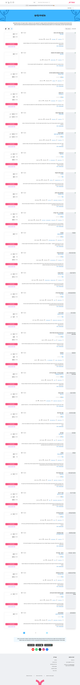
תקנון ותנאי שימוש (50, 675)
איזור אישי (55, 670)
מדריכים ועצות (57, 180)
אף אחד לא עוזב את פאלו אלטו (56, 332)
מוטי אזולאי (61, 114)
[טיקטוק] (40, 649)
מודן (54, 300)
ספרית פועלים (47, 280)
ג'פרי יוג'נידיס (60, 574)
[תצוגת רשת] (8, 29)
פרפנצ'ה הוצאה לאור (51, 240)
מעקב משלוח (54, 666)
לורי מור (61, 414)
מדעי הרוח (61, 312)
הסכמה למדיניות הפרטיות (33, 5)
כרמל (54, 520)
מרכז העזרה (54, 662)
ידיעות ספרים (53, 100)
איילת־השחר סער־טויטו (58, 134)
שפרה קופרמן (60, 274)
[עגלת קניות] (9, 2)
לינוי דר (61, 174)
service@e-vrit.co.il (70, 662)
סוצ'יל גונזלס (60, 74)
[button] (6, 2)
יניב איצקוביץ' (60, 334)
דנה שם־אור (61, 94)
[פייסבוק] (47, 649)
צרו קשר (72, 660)
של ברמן (61, 54)
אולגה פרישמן (60, 254)
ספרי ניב (51, 180)
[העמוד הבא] (24, 633)
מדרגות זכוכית (60, 252)
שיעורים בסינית (59, 512)
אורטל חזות (61, 554)
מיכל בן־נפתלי (60, 214)
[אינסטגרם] (43, 649)
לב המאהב (61, 152)
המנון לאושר (60, 132)
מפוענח (61, 352)
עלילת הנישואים (59, 572)
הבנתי (27, 5)
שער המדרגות (60, 412)
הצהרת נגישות (29, 675)
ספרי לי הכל (60, 492)
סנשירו (61, 232)
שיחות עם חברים (59, 292)
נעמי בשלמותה (60, 532)
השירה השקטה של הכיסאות (57, 52)
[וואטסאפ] (36, 649)
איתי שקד (61, 594)
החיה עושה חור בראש (58, 32)
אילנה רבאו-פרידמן (59, 614)
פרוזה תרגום (60, 80)
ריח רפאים (61, 92)
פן (49, 160)
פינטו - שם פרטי (59, 552)
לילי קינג (61, 154)
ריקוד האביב (60, 272)
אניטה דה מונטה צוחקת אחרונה (56, 72)
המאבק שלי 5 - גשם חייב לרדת (56, 372)
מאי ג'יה (61, 354)
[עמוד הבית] (73, 8)
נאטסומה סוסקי (60, 234)
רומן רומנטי (55, 400)
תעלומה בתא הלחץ (59, 192)
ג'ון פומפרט (61, 514)
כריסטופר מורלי (60, 454)
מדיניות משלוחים (53, 664)
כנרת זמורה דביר (53, 260)
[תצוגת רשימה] (11, 29)
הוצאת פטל (54, 39)
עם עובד (53, 80)
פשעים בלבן (60, 612)
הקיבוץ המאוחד (53, 280)
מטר (54, 440)
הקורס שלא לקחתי (59, 172)
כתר (55, 340)
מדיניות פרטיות (39, 675)
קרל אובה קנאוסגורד (59, 374)
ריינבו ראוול (61, 434)
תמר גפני (61, 34)
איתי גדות (61, 474)
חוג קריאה (43, 220)
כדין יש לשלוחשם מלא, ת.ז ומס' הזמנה (69, 665)
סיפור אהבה (60, 392)
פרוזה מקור (60, 39)
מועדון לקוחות (54, 668)
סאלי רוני (61, 294)
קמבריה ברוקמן (60, 494)
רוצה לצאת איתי (59, 472)
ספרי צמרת (54, 119)
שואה (56, 360)
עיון (61, 180)
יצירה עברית (53, 220)
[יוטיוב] (33, 649)
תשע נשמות (48, 320)
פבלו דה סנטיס (60, 314)
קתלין (62, 452)
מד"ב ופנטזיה (55, 320)
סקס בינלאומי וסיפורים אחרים (56, 592)
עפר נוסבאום (60, 194)
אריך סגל (61, 394)
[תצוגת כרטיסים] (5, 28)
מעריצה (61, 432)
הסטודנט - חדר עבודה (58, 212)
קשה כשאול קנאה (59, 112)
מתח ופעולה (55, 200)
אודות (55, 660)
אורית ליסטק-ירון (59, 534)
